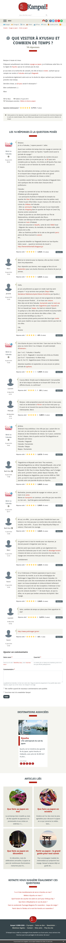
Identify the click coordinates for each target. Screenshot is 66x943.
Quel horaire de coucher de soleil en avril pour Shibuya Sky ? (33, 899)
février (39, 404)
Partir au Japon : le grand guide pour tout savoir (48, 852)
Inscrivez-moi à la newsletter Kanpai (18, 692)
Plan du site (48, 928)
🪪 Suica (43, 24)
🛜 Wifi (61, 24)
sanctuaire (28, 207)
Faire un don (40, 925)
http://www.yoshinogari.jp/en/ (28, 631)
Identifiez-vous (18, 662)
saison (39, 235)
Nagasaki (35, 73)
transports (28, 497)
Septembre (22, 269)
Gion (28, 199)
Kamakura (21, 294)
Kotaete (5, 28)
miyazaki (54, 306)
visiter (46, 71)
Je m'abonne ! (42, 10)
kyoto (35, 294)
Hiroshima (46, 294)
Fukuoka (21, 73)
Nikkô (52, 225)
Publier (6, 697)
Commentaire (9, 669)
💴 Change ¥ (15, 24)
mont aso (56, 303)
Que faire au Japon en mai (18, 810)
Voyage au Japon (13, 28)
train (28, 222)
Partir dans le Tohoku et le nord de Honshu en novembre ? (33, 908)
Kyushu (14, 67)
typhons (29, 367)
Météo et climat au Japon (28, 101)
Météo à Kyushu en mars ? (33, 895)
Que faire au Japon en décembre (18, 852)
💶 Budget (6, 24)
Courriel (37, 657)
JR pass (19, 84)
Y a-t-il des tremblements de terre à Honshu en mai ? (33, 892)
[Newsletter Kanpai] (46, 21)
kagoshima (43, 306)
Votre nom (7, 657)
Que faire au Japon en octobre (48, 810)
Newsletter (51, 925)
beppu (34, 308)
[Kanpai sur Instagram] (56, 21)
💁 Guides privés (53, 24)
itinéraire (22, 348)
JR (47, 159)
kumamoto (44, 303)
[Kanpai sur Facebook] (50, 21)
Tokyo (47, 291)
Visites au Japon (23, 28)
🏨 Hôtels (29, 24)
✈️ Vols (22, 24)
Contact (30, 928)
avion (28, 495)
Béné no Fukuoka (9, 152)
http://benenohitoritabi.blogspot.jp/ (30, 246)
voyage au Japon (36, 64)
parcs (57, 232)
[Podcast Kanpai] (61, 21)
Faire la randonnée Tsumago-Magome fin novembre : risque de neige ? (33, 905)
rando (57, 318)
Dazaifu (37, 225)
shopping (28, 209)
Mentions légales (18, 928)
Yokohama (29, 294)
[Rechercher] (46, 15)
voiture (50, 300)
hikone (40, 294)
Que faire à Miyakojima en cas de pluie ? (33, 902)
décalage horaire (55, 550)
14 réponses (33, 47)
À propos (30, 925)
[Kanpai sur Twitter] (53, 21)
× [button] (63, 2)
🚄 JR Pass (37, 24)
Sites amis (38, 928)
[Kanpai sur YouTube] (59, 21)
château (28, 204)
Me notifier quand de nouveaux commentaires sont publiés (26, 689)
